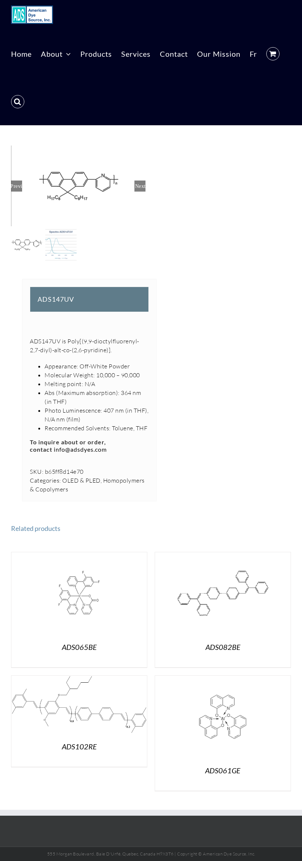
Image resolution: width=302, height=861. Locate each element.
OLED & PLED (81, 480)
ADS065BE (79, 647)
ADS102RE (79, 746)
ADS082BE (223, 647)
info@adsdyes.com (80, 449)
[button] (17, 101)
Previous (16, 186)
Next (140, 186)
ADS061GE (222, 770)
